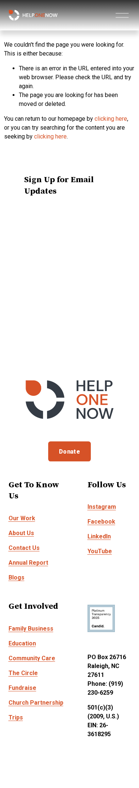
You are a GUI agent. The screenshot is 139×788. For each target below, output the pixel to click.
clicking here (111, 118)
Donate (69, 451)
